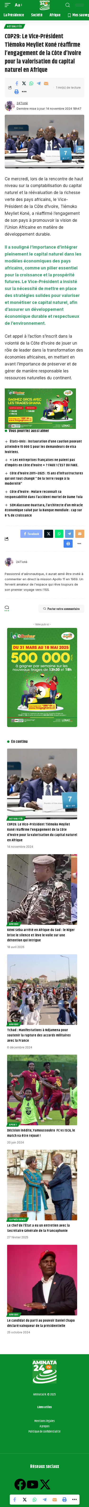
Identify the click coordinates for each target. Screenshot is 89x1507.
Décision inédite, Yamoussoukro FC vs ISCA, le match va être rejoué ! (41, 1133)
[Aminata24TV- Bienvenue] (45, 5)
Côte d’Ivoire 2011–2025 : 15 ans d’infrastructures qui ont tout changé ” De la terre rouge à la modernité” (44, 479)
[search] (67, 5)
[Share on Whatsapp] (31, 83)
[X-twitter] (45, 1484)
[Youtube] (32, 1484)
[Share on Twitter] (24, 83)
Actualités (14, 26)
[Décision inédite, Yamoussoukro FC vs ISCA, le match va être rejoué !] (42, 1090)
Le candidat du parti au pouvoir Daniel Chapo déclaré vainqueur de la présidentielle (41, 1323)
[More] (24, 92)
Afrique (14, 924)
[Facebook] (20, 1484)
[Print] (16, 92)
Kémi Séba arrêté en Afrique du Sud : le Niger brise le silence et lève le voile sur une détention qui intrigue (41, 935)
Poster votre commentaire (63, 609)
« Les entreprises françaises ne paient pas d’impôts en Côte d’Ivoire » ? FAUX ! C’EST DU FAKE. (41, 462)
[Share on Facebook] (16, 83)
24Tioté (22, 103)
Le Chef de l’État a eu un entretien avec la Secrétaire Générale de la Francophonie (38, 1228)
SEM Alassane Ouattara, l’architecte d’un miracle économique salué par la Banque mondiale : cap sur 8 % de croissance (44, 510)
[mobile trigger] (9, 5)
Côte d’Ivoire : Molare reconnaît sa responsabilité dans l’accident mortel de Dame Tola (44, 494)
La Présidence (17, 1219)
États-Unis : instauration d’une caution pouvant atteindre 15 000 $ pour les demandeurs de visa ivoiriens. (43, 447)
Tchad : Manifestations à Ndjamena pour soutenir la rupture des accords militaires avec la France (39, 1035)
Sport (13, 1124)
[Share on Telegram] (38, 83)
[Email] (46, 83)
